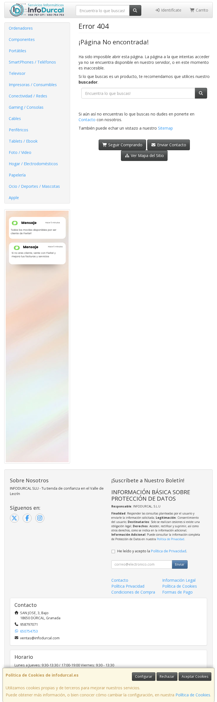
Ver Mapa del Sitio (147, 155)
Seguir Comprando (124, 144)
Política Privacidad (127, 586)
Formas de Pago (177, 592)
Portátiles (17, 50)
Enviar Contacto (171, 144)
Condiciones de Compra (133, 592)
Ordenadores (21, 28)
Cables (15, 118)
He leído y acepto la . (152, 551)
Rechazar (167, 676)
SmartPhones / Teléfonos (32, 62)
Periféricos (18, 129)
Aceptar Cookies (195, 676)
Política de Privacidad (170, 539)
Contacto (87, 119)
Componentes (22, 39)
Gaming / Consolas (26, 107)
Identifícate (170, 10)
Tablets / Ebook (23, 141)
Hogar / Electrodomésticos (33, 163)
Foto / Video (20, 152)
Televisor (17, 73)
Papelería (17, 175)
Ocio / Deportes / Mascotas (34, 186)
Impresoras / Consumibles (33, 84)
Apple (14, 197)
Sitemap (165, 128)
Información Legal (179, 580)
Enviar (180, 564)
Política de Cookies (192, 694)
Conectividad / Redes (28, 96)
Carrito (201, 10)
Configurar (143, 676)
